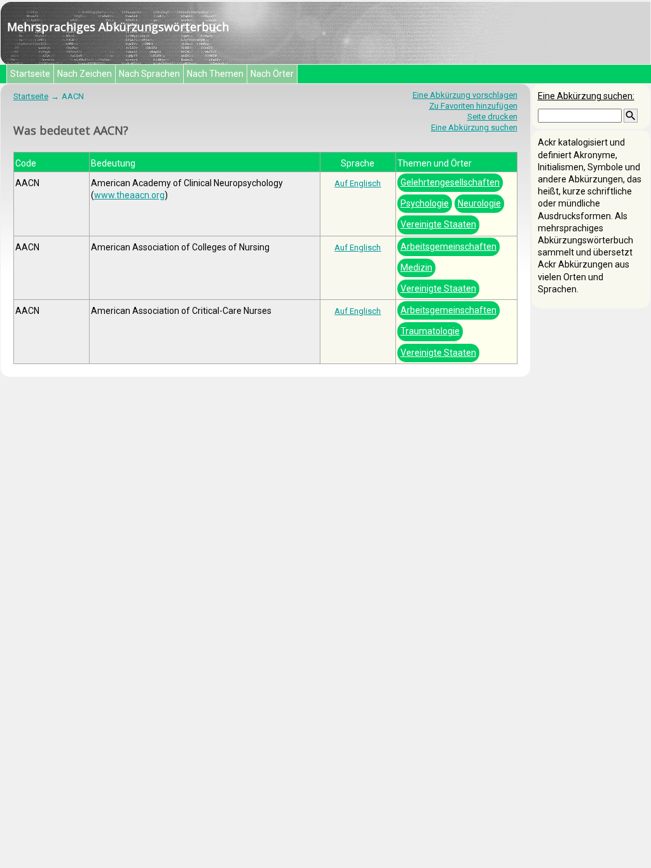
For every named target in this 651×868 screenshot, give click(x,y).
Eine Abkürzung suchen (474, 127)
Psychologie (425, 203)
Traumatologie (430, 331)
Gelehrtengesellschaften (450, 182)
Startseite (30, 74)
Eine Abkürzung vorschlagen (465, 95)
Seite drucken (492, 116)
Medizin (416, 267)
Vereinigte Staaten (438, 224)
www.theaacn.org (129, 195)
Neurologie (479, 203)
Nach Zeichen (84, 74)
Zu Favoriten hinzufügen (473, 106)
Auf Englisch (357, 183)
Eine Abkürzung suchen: (586, 96)
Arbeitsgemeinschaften (449, 246)
